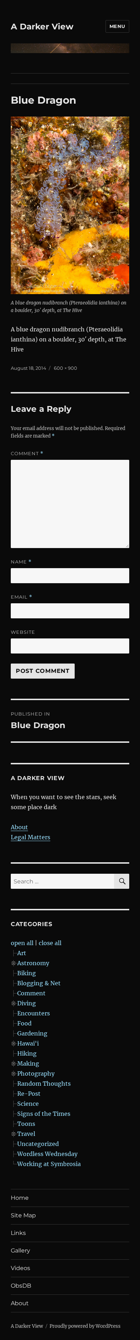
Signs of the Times (43, 1113)
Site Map (23, 1215)
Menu (117, 26)
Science (28, 1103)
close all (50, 943)
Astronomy (33, 963)
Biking (26, 973)
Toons (26, 1123)
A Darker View (42, 27)
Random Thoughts (44, 1083)
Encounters (33, 1013)
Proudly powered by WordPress (85, 1326)
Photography (36, 1073)
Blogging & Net (39, 983)
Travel (26, 1133)
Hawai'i (28, 1043)
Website (23, 632)
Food (24, 1023)
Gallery (20, 1250)
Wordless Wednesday (47, 1153)
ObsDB (21, 1285)
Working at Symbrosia (49, 1163)
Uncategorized (38, 1143)
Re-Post (29, 1093)
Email (21, 597)
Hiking (27, 1053)
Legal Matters (30, 837)
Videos (20, 1268)
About (19, 827)
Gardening (32, 1033)
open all (22, 943)
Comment (27, 453)
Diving (26, 1003)
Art (21, 953)
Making (28, 1063)
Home (20, 1197)
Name (21, 562)
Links (18, 1233)
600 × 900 (65, 368)
